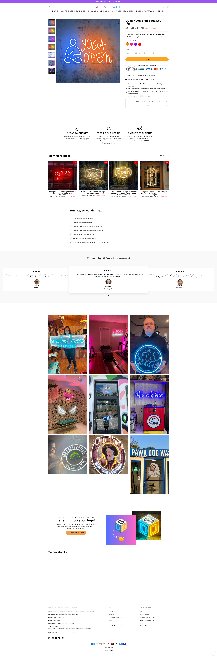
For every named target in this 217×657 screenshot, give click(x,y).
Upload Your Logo (98, 11)
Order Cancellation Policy (147, 620)
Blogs (161, 11)
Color (132, 40)
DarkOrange (127, 44)
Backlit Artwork (145, 11)
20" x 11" (138, 53)
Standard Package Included (147, 101)
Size (127, 49)
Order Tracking (144, 623)
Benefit (147, 105)
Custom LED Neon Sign (73, 11)
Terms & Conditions (145, 625)
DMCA (111, 620)
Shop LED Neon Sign (123, 11)
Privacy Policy (113, 623)
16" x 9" (129, 53)
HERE (146, 141)
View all (163, 155)
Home (55, 11)
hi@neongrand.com (57, 617)
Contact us (112, 614)
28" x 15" (156, 53)
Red (139, 44)
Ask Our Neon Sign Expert (116, 625)
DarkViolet (135, 44)
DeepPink (131, 44)
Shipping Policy (144, 614)
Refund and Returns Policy (147, 617)
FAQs (141, 611)
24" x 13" (147, 53)
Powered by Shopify (108, 650)
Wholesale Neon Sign (115, 617)
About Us (112, 611)
